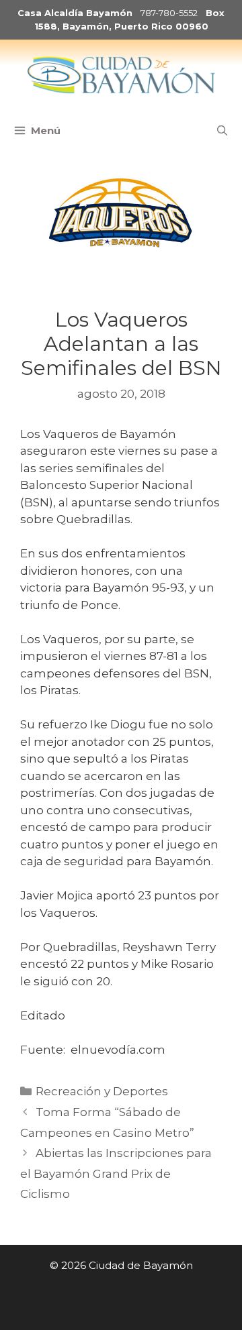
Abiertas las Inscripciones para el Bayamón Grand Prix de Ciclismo (116, 1173)
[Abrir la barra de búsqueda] (222, 131)
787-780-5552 (169, 12)
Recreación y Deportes (102, 1091)
